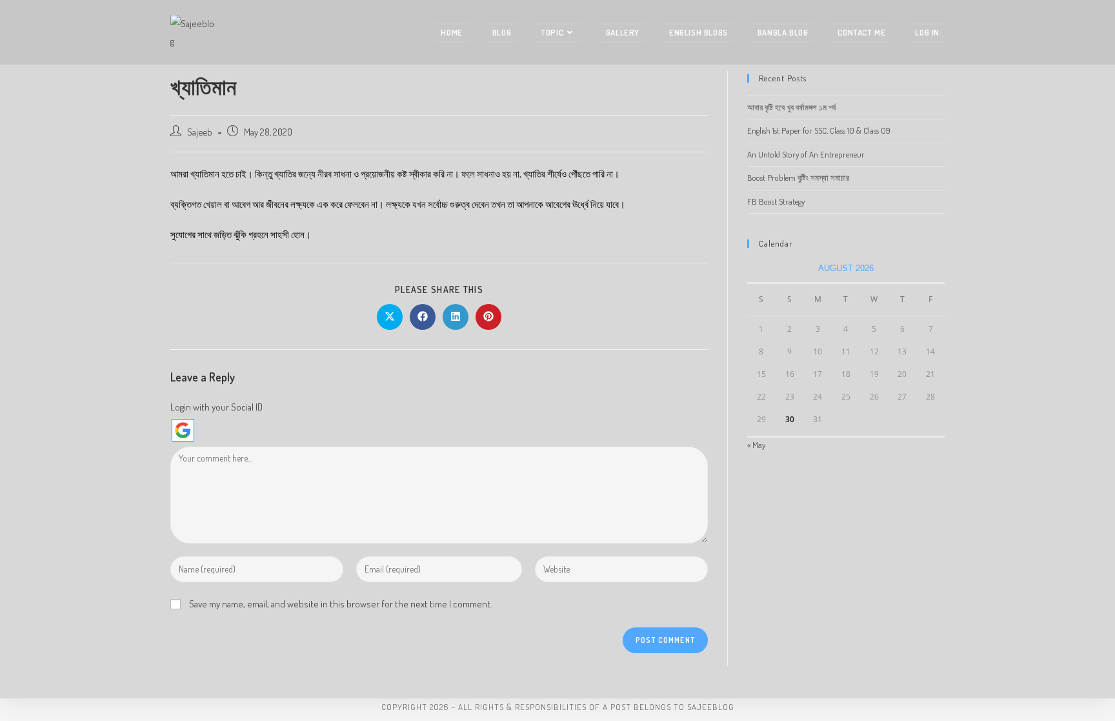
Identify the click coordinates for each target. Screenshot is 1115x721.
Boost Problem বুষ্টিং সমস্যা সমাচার (798, 177)
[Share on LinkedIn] (455, 317)
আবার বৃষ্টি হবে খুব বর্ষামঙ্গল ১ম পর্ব (791, 107)
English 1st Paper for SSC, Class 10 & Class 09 (818, 130)
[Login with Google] (183, 430)
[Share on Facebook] (423, 317)
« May (756, 445)
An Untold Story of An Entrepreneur (806, 154)
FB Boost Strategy (776, 201)
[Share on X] (390, 317)
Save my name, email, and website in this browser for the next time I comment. (340, 604)
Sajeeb (199, 131)
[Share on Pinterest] (488, 317)
